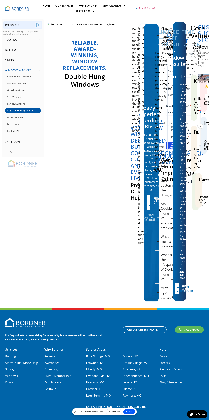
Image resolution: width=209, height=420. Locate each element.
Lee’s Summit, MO (98, 395)
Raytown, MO (95, 382)
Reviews (50, 356)
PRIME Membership (57, 375)
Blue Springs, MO (98, 356)
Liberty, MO (94, 369)
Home (46, 5)
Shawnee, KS (131, 369)
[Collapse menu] (38, 25)
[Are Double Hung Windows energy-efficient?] (155, 215)
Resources (82, 11)
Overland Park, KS (98, 375)
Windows (11, 375)
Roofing (10, 356)
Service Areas (111, 5)
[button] (200, 126)
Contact (164, 356)
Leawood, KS (95, 362)
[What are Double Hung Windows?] (157, 35)
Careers (164, 362)
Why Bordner (87, 5)
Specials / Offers (170, 369)
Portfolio (50, 388)
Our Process (52, 382)
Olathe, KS (130, 388)
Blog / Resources (171, 382)
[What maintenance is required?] (155, 241)
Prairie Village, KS (135, 362)
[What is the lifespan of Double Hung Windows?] (155, 267)
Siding (9, 369)
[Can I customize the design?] (155, 187)
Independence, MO (136, 375)
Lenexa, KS (130, 382)
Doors (9, 382)
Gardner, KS (94, 388)
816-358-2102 (137, 407)
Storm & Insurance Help (21, 362)
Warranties (51, 362)
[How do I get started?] (155, 293)
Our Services (64, 5)
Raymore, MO (132, 395)
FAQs (162, 375)
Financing (51, 369)
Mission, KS (131, 356)
